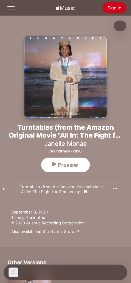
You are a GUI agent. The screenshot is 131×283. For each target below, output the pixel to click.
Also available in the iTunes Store (42, 231)
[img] (65, 8)
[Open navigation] (11, 8)
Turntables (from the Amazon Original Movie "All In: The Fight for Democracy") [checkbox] (62, 189)
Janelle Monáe (65, 143)
